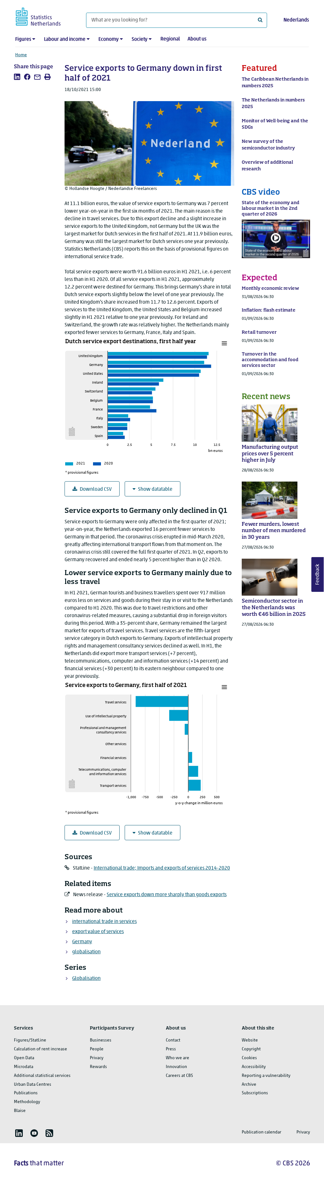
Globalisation (86, 978)
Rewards (98, 1067)
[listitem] (17, 77)
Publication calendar (261, 1132)
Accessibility (254, 1067)
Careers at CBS (179, 1076)
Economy (108, 39)
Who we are (177, 1058)
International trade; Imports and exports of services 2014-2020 (162, 868)
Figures (23, 39)
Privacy (96, 1058)
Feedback (317, 574)
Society (139, 39)
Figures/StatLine (30, 1040)
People (96, 1049)
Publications (26, 1093)
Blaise (20, 1111)
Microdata (23, 1067)
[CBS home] (44, 15)
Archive (249, 1085)
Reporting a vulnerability (266, 1076)
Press (171, 1049)
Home (21, 55)
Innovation (176, 1067)
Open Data (24, 1058)
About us (197, 39)
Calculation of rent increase (40, 1049)
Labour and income (64, 39)
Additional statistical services (42, 1076)
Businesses (100, 1040)
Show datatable (155, 489)
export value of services (98, 931)
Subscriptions (255, 1093)
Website (250, 1040)
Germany (82, 941)
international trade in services (104, 921)
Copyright (251, 1049)
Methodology (27, 1102)
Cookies (249, 1058)
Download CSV (96, 489)
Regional (170, 39)
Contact (173, 1040)
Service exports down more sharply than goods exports (167, 894)
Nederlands (296, 20)
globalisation (86, 952)
